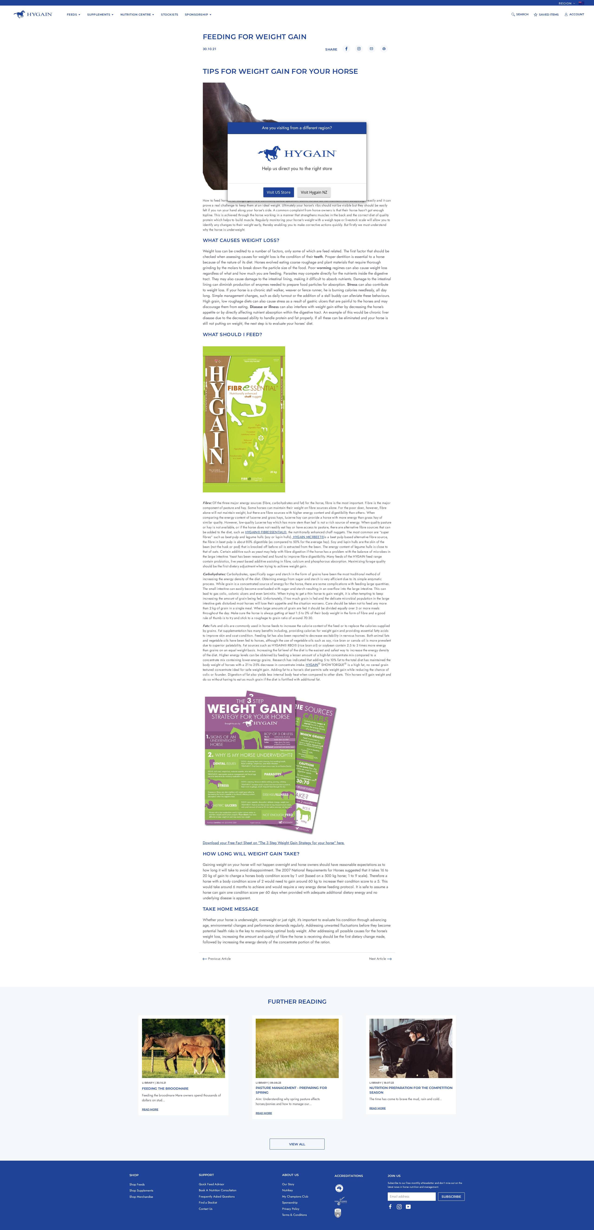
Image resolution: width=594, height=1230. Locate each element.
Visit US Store (279, 192)
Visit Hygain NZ (314, 192)
